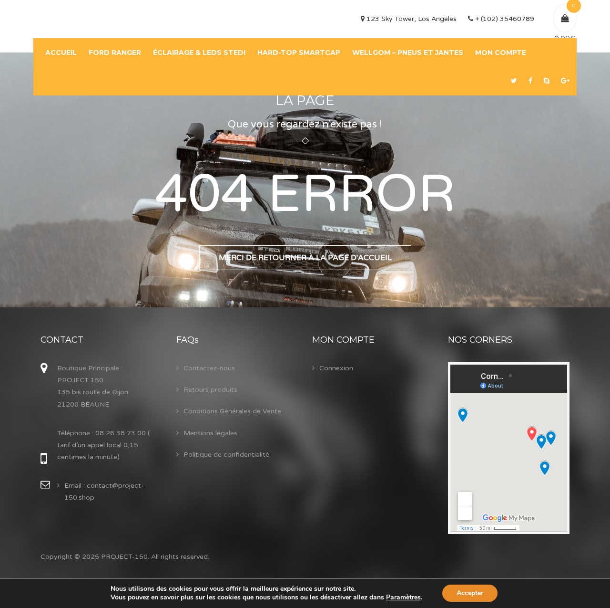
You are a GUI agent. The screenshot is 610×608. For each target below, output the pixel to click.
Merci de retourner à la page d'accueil (305, 257)
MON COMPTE (500, 52)
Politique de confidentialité (226, 455)
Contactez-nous (209, 368)
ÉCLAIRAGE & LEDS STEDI (199, 52)
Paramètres (403, 597)
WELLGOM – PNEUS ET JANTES (407, 52)
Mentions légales (210, 433)
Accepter (470, 593)
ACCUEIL (61, 52)
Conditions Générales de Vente (232, 411)
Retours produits (210, 390)
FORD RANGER (115, 52)
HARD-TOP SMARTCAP (298, 52)
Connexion (336, 368)
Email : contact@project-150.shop (104, 492)
